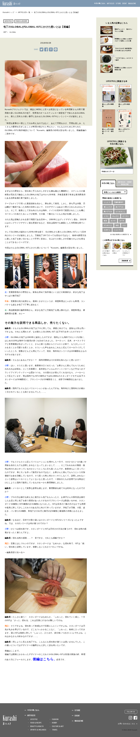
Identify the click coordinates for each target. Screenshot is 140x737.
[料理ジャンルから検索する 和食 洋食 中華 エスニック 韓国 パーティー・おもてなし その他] (114, 192)
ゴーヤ (121, 220)
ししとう (107, 202)
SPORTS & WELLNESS (38, 729)
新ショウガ (108, 207)
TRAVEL (54, 729)
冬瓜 (117, 225)
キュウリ (115, 216)
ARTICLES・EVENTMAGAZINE (125, 183)
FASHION (55, 719)
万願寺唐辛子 (119, 202)
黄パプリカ (108, 211)
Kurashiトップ (8, 12)
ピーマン (125, 216)
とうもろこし (120, 211)
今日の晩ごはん (100, 3)
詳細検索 (125, 260)
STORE (118, 3)
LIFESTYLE (8, 21)
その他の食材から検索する (119, 234)
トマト (106, 216)
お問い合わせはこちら (126, 724)
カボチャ (107, 230)
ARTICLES (110, 3)
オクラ (113, 220)
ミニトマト (118, 230)
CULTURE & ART (58, 726)
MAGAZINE (132, 3)
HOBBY (54, 722)
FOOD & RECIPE (21, 21)
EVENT (124, 3)
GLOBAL (13, 32)
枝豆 (105, 220)
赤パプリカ (120, 207)
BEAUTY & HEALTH (37, 726)
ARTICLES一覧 (24, 12)
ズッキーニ (108, 225)
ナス (124, 225)
